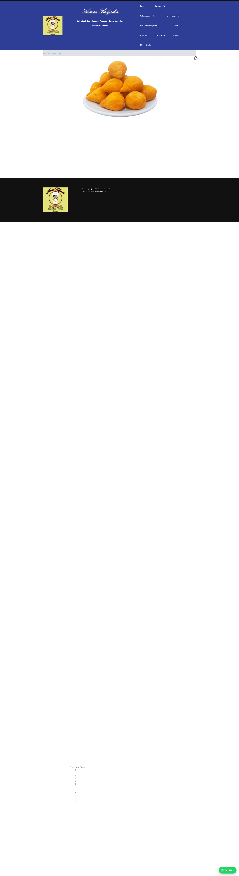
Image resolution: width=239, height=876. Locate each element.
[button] (144, 6)
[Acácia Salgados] (52, 26)
